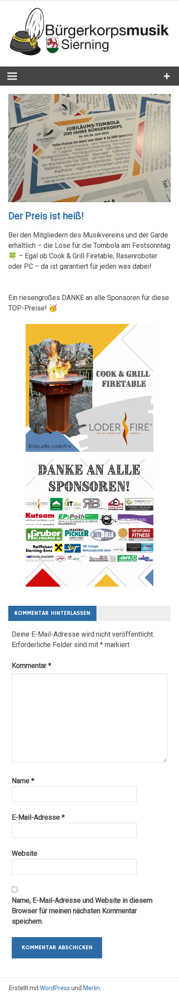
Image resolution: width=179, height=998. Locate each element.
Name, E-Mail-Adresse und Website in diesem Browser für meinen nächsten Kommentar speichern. (82, 910)
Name (23, 781)
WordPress (55, 988)
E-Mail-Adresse (38, 817)
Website (24, 853)
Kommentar (31, 665)
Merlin (91, 988)
